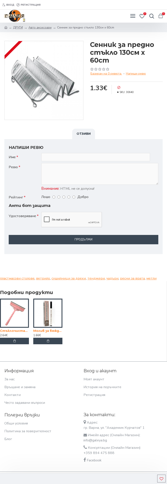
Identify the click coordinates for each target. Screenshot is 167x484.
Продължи (83, 239)
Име (12, 157)
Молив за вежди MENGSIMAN (47, 331)
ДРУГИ (18, 27)
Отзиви (84, 134)
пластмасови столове (17, 278)
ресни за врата (132, 278)
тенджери (96, 278)
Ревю (13, 167)
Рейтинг (16, 197)
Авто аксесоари (40, 27)
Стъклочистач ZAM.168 (14, 331)
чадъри (112, 278)
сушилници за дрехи (69, 278)
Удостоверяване (22, 216)
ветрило (43, 278)
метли (151, 278)
